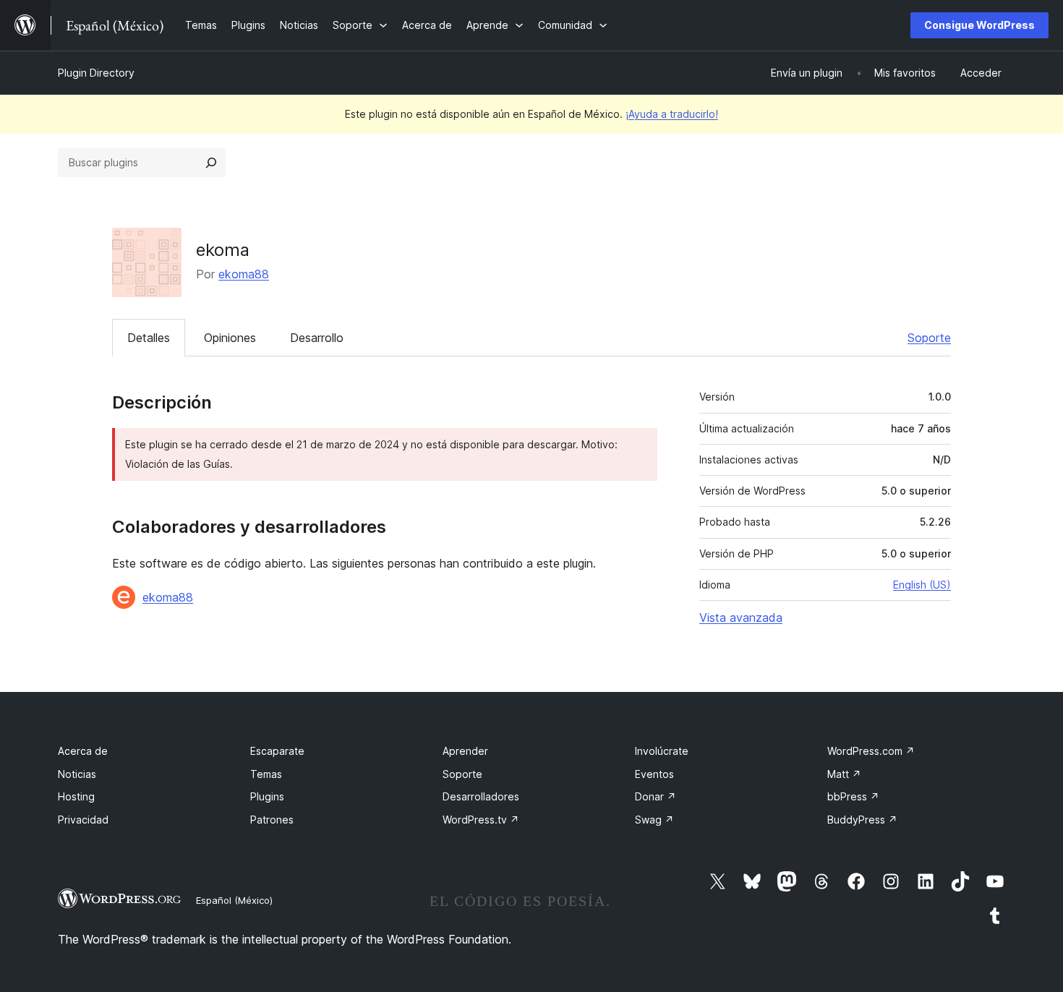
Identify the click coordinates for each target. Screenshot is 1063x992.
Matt (844, 774)
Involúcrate (661, 751)
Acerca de (83, 751)
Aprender (465, 751)
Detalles (148, 337)
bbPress (853, 796)
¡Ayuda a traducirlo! (672, 114)
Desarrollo (316, 337)
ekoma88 (243, 274)
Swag (654, 819)
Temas (266, 774)
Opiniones (230, 337)
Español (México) (234, 900)
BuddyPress (862, 819)
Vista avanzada (740, 617)
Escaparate (277, 751)
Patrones (272, 819)
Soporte (929, 337)
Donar (655, 796)
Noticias (77, 774)
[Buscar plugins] (211, 162)
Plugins (267, 796)
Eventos (654, 774)
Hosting (76, 796)
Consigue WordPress (979, 25)
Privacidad (83, 819)
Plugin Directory (96, 73)
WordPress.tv (481, 819)
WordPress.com (871, 751)
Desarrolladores (481, 796)
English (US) (922, 584)
